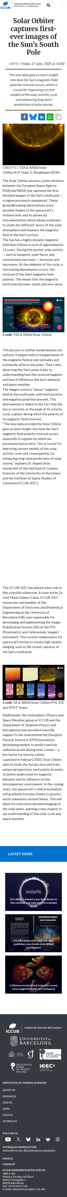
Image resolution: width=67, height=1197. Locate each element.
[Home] (20, 5)
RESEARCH (9, 1096)
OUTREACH (10, 1121)
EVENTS (8, 1115)
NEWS (6, 1108)
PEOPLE (8, 1158)
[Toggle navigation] (62, 5)
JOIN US (7, 1102)
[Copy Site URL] (58, 116)
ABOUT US (9, 1090)
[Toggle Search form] (48, 5)
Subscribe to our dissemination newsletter (29, 1150)
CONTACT (9, 1164)
